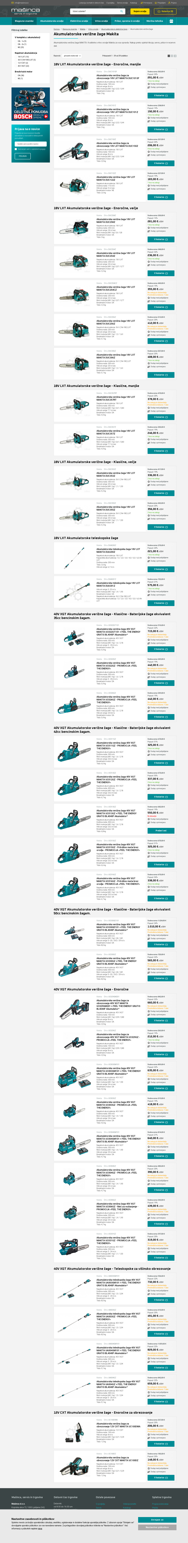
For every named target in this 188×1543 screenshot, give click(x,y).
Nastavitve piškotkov (157, 1527)
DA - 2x (22, 44)
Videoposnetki (129, 1504)
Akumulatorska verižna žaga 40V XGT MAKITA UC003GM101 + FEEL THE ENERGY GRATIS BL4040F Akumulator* (119, 1071)
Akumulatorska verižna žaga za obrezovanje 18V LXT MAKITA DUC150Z (117, 144)
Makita (82, 29)
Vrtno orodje (101, 21)
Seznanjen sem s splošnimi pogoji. (32, 149)
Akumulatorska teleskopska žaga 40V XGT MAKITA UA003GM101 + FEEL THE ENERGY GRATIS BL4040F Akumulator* (119, 1282)
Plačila (155, 1508)
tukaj (40, 1528)
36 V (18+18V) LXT (27, 60)
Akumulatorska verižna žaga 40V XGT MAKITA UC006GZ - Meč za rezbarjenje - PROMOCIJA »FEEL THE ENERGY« (117, 1206)
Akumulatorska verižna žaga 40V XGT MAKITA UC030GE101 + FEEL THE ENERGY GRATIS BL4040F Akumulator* (118, 927)
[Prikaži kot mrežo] (172, 55)
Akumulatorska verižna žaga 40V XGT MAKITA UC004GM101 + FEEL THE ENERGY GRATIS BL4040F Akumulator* (119, 1139)
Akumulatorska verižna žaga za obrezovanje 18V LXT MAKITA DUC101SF (118, 77)
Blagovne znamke (24, 21)
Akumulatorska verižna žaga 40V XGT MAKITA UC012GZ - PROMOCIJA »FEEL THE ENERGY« (117, 779)
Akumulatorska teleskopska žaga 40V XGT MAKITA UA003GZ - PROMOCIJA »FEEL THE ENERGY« (118, 1316)
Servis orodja (122, 3)
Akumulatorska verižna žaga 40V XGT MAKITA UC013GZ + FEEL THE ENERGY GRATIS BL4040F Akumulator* (117, 813)
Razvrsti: (57, 56)
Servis (98, 1508)
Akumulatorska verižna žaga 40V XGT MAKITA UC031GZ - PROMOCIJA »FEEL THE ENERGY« (117, 1240)
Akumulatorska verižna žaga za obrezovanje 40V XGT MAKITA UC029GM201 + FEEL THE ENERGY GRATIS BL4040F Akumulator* (118, 1004)
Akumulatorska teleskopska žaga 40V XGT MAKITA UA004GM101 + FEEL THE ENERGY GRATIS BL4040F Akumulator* (119, 1350)
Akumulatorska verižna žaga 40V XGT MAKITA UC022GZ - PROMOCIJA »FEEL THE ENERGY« (117, 666)
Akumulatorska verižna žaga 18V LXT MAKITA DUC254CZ (116, 288)
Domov (57, 29)
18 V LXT (23, 57)
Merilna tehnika (155, 21)
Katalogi (133, 3)
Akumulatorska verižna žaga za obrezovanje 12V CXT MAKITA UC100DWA (118, 1425)
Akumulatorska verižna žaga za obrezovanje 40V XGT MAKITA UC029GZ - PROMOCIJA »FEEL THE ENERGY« (118, 1037)
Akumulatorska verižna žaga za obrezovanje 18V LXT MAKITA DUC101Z (117, 110)
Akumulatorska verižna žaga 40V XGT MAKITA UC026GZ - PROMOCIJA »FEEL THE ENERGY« (117, 699)
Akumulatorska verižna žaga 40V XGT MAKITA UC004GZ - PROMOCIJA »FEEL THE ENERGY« (117, 1173)
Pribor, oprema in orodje (127, 21)
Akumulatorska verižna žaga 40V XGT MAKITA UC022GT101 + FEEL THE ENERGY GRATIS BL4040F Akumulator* (118, 632)
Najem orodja (140, 11)
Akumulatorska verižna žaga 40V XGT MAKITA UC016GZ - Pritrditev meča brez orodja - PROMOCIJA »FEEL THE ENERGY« (118, 881)
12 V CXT (23, 63)
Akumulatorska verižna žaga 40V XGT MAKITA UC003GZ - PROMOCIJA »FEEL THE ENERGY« (117, 1105)
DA (21, 75)
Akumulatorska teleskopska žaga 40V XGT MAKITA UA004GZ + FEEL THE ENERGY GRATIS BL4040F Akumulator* (118, 1384)
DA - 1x (22, 41)
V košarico (159, 95)
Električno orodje (79, 21)
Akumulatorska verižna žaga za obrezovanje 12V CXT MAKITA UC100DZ (117, 1459)
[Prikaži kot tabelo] (175, 55)
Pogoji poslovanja (160, 1504)
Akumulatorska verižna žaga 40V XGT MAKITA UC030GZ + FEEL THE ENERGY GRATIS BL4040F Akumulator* (117, 961)
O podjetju (110, 3)
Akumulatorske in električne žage (114, 29)
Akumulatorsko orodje (52, 21)
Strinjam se (157, 1520)
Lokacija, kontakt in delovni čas (91, 3)
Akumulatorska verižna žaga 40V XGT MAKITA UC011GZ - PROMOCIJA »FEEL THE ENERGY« (117, 745)
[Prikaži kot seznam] (169, 55)
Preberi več (161, 831)
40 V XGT (23, 66)
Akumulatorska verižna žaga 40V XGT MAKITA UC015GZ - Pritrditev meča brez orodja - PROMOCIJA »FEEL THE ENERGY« (118, 847)
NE (21, 47)
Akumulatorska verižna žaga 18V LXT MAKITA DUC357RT (116, 398)
